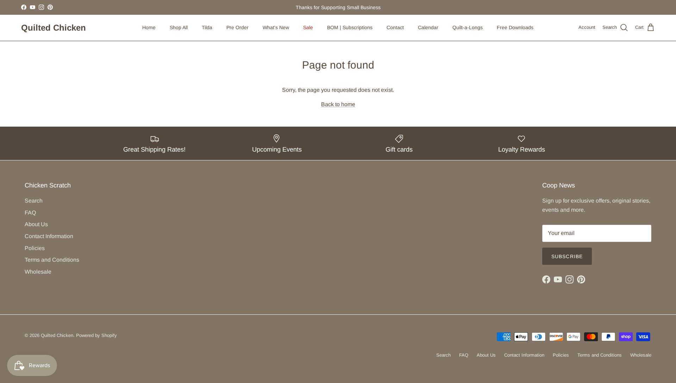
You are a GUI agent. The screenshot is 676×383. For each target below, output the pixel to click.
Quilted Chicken (57, 335)
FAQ (30, 213)
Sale (308, 27)
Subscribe (567, 256)
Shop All (179, 27)
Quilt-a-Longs (467, 27)
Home (149, 27)
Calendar (428, 27)
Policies (35, 248)
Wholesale (38, 272)
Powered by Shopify (96, 335)
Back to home (338, 104)
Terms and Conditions (52, 260)
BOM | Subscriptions (350, 27)
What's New (276, 27)
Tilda (207, 27)
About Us (36, 224)
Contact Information (49, 236)
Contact (395, 27)
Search (34, 201)
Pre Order (237, 27)
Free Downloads (515, 27)
